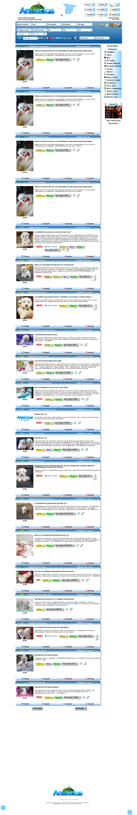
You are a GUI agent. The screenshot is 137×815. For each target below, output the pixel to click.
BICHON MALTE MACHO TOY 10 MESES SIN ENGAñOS (54, 599)
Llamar (71, 247)
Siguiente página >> (80, 708)
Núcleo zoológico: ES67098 (62, 59)
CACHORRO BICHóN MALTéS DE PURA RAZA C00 (53, 232)
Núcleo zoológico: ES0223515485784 (64, 514)
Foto (44, 38)
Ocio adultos (111, 60)
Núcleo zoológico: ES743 (85, 306)
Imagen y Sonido (112, 77)
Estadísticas (39, 59)
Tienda (69, 38)
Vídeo (53, 38)
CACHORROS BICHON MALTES (46, 335)
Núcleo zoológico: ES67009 (62, 105)
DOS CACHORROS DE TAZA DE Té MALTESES (51, 387)
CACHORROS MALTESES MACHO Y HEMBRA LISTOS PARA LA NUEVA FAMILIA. (63, 297)
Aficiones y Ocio (112, 91)
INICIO (47, 802)
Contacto (26, 88)
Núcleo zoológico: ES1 (84, 277)
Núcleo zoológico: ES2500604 (70, 450)
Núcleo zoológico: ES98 (84, 476)
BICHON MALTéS (41, 438)
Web (61, 38)
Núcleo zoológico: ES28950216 (62, 423)
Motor (109, 58)
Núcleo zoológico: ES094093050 (70, 580)
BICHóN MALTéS (41, 414)
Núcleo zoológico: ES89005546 (54, 609)
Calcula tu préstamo (52, 247)
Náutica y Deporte (112, 94)
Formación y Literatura (114, 66)
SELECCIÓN (72, 802)
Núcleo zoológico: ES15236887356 (63, 545)
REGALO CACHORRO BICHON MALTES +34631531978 (54, 265)
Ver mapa (47, 277)
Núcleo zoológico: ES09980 (71, 399)
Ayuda (101, 14)
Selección (89, 14)
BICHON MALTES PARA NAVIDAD (46, 687)
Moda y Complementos (114, 88)
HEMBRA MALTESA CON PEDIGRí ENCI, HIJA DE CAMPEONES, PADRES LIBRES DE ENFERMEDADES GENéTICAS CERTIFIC (65, 466)
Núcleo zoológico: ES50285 (51, 250)
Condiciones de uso (77, 803)
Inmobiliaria (110, 52)
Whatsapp (49, 59)
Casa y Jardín (111, 85)
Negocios (110, 71)
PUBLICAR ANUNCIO (55, 802)
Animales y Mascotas (113, 63)
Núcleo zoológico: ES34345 (69, 664)
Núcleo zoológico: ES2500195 (71, 697)
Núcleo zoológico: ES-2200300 (63, 373)
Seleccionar (68, 88)
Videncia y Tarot (112, 97)
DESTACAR (65, 802)
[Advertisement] (113, 162)
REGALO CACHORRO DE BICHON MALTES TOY (52, 535)
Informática (110, 74)
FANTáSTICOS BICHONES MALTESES (48, 361)
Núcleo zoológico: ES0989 (70, 345)
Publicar (101, 4)
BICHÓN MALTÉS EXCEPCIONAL (46, 655)
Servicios (109, 69)
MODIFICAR (79, 802)
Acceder (89, 9)
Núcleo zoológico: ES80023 (62, 195)
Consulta (101, 9)
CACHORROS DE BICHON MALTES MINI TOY (51, 503)
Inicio (88, 4)
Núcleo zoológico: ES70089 (62, 150)
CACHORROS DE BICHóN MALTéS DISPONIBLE (52, 627)
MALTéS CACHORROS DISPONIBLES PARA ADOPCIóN (54, 571)
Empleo (109, 55)
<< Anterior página (37, 708)
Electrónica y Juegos (113, 80)
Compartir (114, 9)
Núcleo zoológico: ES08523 (85, 636)
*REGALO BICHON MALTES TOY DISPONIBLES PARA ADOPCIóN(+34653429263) (63, 51)
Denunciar (90, 88)
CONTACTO (86, 802)
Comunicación (111, 83)
